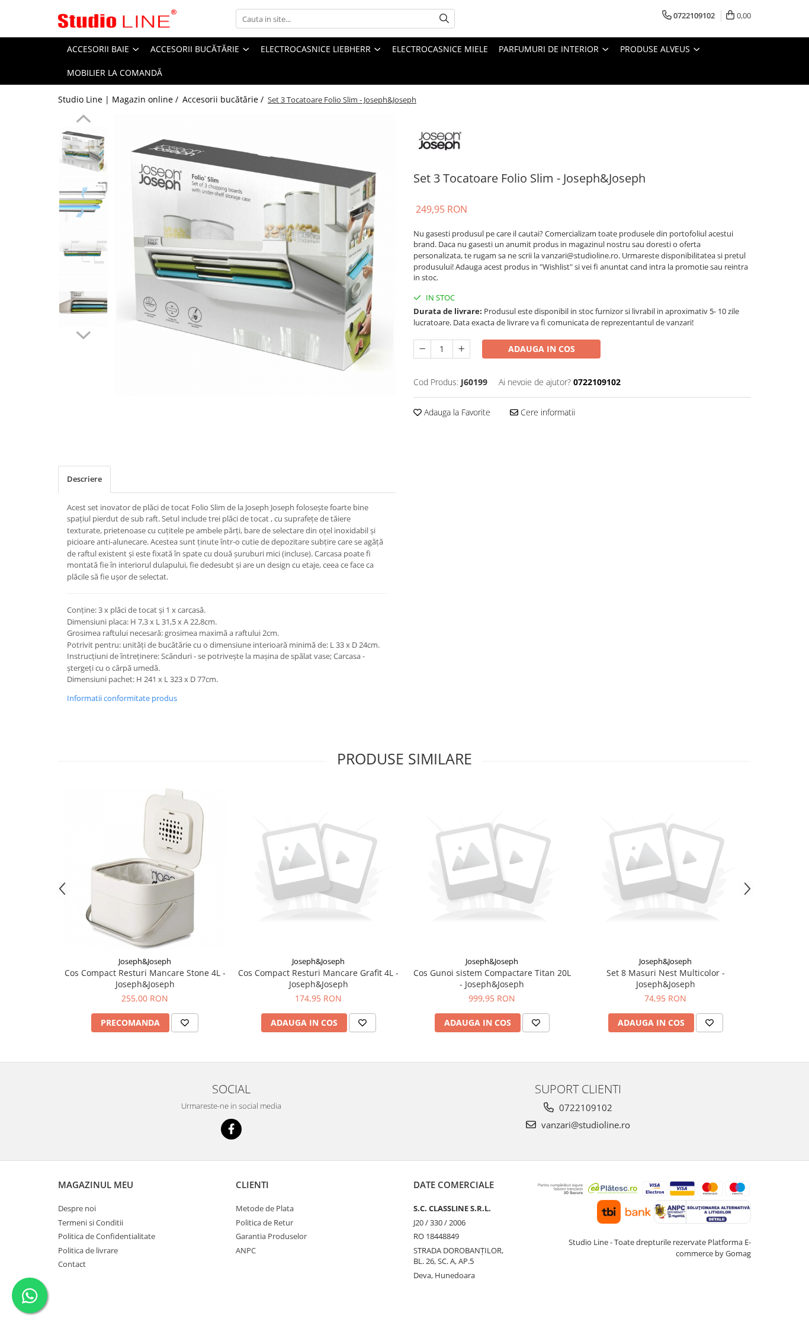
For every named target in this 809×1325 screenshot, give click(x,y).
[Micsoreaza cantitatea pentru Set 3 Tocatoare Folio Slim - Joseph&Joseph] (422, 349)
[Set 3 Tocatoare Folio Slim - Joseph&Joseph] (255, 255)
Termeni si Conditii (90, 1222)
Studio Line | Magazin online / (119, 99)
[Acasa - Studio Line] (117, 18)
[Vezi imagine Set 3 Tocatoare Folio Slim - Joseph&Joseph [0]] (83, 151)
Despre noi (77, 1208)
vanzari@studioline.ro (584, 1125)
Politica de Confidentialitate (106, 1236)
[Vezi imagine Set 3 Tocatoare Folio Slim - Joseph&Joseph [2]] (83, 252)
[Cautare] (444, 18)
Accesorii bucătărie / (224, 99)
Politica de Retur (264, 1222)
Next (83, 334)
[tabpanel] (255, 255)
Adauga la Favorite (456, 412)
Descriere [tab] (84, 478)
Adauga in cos (541, 348)
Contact (72, 1264)
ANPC (246, 1250)
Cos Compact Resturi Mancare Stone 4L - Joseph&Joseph (145, 978)
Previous (83, 120)
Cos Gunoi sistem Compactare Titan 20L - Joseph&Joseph (492, 978)
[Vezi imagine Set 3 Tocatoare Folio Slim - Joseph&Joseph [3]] (83, 302)
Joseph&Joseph (144, 961)
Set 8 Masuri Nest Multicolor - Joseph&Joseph (665, 978)
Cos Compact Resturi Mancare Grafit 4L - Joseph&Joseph (318, 978)
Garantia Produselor (271, 1236)
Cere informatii (546, 412)
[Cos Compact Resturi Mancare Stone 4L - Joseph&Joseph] (145, 869)
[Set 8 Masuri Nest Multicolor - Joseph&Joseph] (665, 869)
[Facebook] (231, 1129)
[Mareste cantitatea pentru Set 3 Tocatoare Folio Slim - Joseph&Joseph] (461, 349)
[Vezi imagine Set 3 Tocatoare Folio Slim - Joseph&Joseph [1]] (83, 201)
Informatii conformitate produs (122, 698)
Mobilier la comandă (114, 72)
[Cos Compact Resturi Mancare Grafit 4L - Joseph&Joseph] (318, 869)
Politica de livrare (88, 1250)
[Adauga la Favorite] (184, 1022)
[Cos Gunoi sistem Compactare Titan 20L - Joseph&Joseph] (492, 869)
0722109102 (584, 1107)
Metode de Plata (265, 1208)
